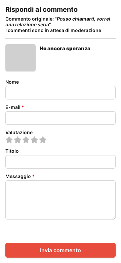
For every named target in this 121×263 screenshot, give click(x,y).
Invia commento (60, 250)
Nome (12, 82)
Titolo (12, 151)
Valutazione (19, 132)
